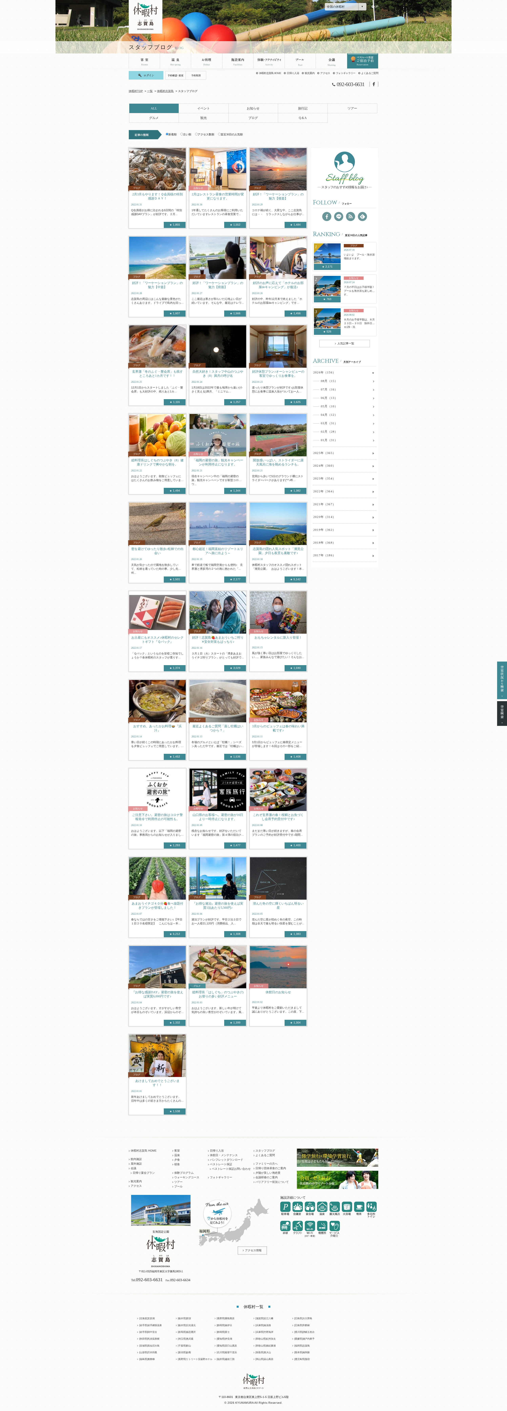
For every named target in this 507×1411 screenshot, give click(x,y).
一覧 (150, 91)
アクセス (325, 73)
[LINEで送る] (338, 216)
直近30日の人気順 (232, 134)
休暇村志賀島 (165, 91)
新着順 (172, 134)
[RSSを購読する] (350, 216)
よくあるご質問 (369, 73)
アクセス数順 (206, 134)
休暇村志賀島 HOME (270, 73)
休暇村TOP (136, 91)
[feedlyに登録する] (362, 216)
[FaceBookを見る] (326, 216)
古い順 (187, 134)
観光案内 (309, 73)
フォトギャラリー (345, 73)
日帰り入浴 (293, 73)
